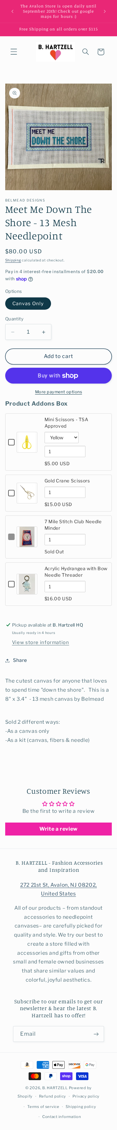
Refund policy (52, 1096)
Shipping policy (81, 1106)
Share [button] (20, 660)
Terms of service (43, 1106)
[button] (13, 51)
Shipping (13, 260)
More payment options (58, 391)
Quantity (14, 318)
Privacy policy (85, 1096)
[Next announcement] (105, 11)
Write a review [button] (58, 829)
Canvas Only (28, 303)
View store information (40, 642)
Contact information (61, 1116)
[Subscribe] (96, 1034)
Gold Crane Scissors (67, 480)
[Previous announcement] (12, 11)
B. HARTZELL (55, 1088)
